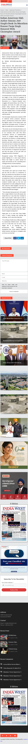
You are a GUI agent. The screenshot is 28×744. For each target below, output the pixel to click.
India (6, 10)
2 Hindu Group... (13, 649)
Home (2, 10)
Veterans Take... (12, 642)
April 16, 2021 (5, 47)
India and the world (15, 10)
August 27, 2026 (13, 637)
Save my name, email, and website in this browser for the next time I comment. (9, 286)
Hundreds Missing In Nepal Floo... (13, 340)
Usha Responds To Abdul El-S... (12, 668)
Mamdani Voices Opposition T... (12, 672)
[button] (14, 380)
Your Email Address (7, 582)
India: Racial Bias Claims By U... (12, 318)
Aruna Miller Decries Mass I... (12, 664)
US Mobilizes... (12, 635)
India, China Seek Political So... (12, 362)
